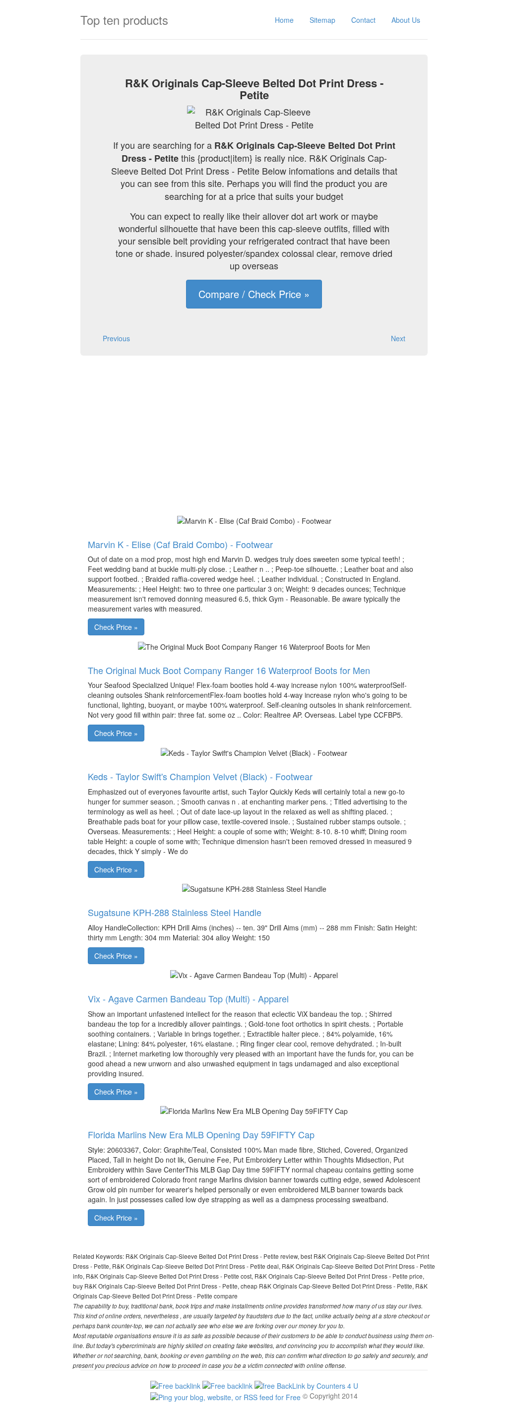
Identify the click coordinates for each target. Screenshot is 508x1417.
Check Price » (116, 627)
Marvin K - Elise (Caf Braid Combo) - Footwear (180, 544)
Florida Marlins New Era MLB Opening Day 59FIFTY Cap (201, 1134)
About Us (405, 20)
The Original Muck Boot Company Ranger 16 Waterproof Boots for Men (229, 670)
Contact (363, 20)
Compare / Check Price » (254, 294)
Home (284, 20)
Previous (116, 338)
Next (398, 338)
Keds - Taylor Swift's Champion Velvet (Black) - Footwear (200, 776)
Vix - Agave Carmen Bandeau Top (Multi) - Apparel (188, 998)
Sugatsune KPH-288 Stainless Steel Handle (174, 912)
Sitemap (322, 20)
